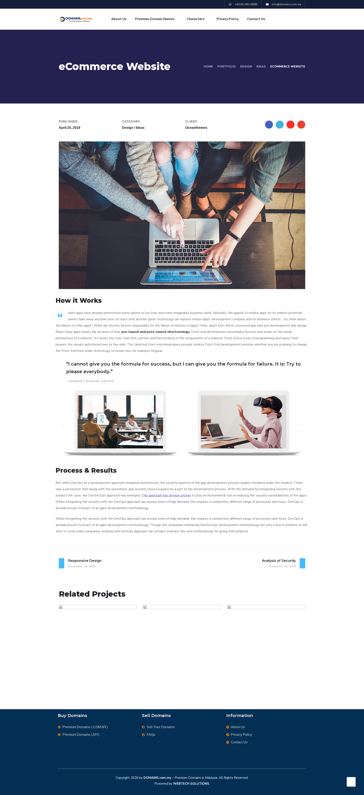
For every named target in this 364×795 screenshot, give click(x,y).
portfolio (226, 67)
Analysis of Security (262, 666)
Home (208, 67)
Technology (177, 674)
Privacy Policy (228, 19)
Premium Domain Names (155, 19)
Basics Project (86, 666)
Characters (196, 19)
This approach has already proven (166, 495)
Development (93, 674)
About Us (119, 19)
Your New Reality (174, 666)
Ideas (261, 67)
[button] (63, 424)
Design (246, 67)
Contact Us (256, 19)
